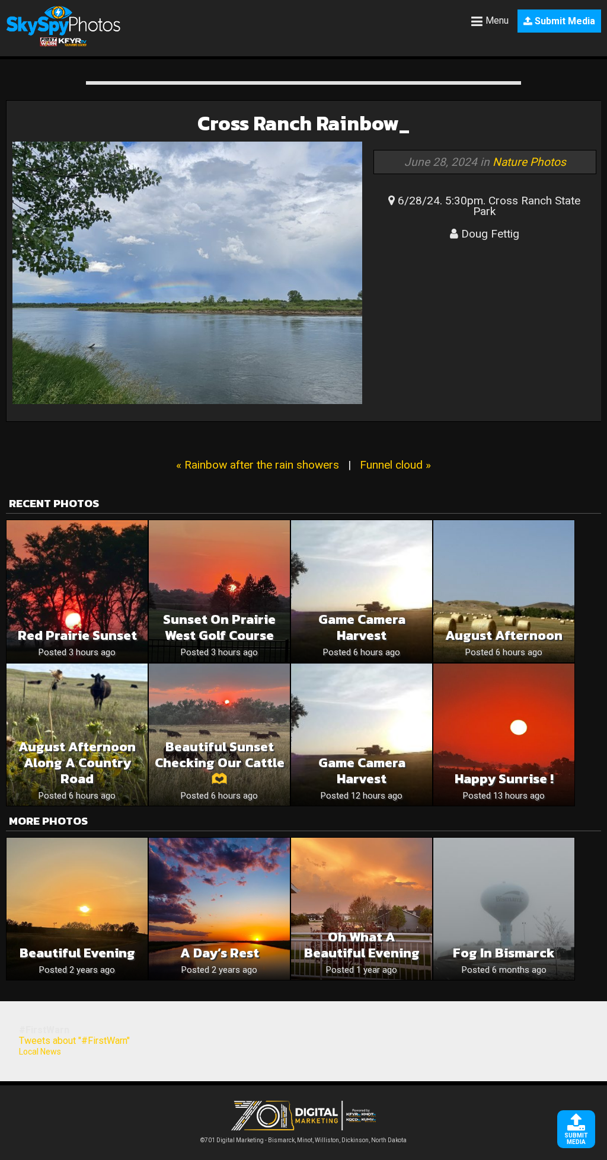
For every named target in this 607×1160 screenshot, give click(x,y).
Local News (40, 1051)
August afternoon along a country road (77, 763)
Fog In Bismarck (504, 953)
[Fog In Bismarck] (504, 908)
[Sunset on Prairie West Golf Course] (219, 591)
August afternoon (504, 635)
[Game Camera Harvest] (361, 591)
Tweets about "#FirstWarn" (74, 1040)
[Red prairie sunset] (77, 591)
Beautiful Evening (77, 953)
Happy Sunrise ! (504, 779)
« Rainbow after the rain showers (257, 465)
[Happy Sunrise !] (504, 734)
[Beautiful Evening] (77, 908)
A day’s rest (219, 953)
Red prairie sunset (77, 635)
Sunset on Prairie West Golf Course (219, 627)
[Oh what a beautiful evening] (361, 908)
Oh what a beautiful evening (362, 945)
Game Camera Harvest (361, 627)
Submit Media (563, 21)
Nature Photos (529, 162)
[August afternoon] (504, 591)
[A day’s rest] (219, 908)
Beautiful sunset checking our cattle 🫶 (220, 763)
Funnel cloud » (395, 465)
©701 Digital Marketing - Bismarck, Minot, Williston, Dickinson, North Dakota (303, 1140)
